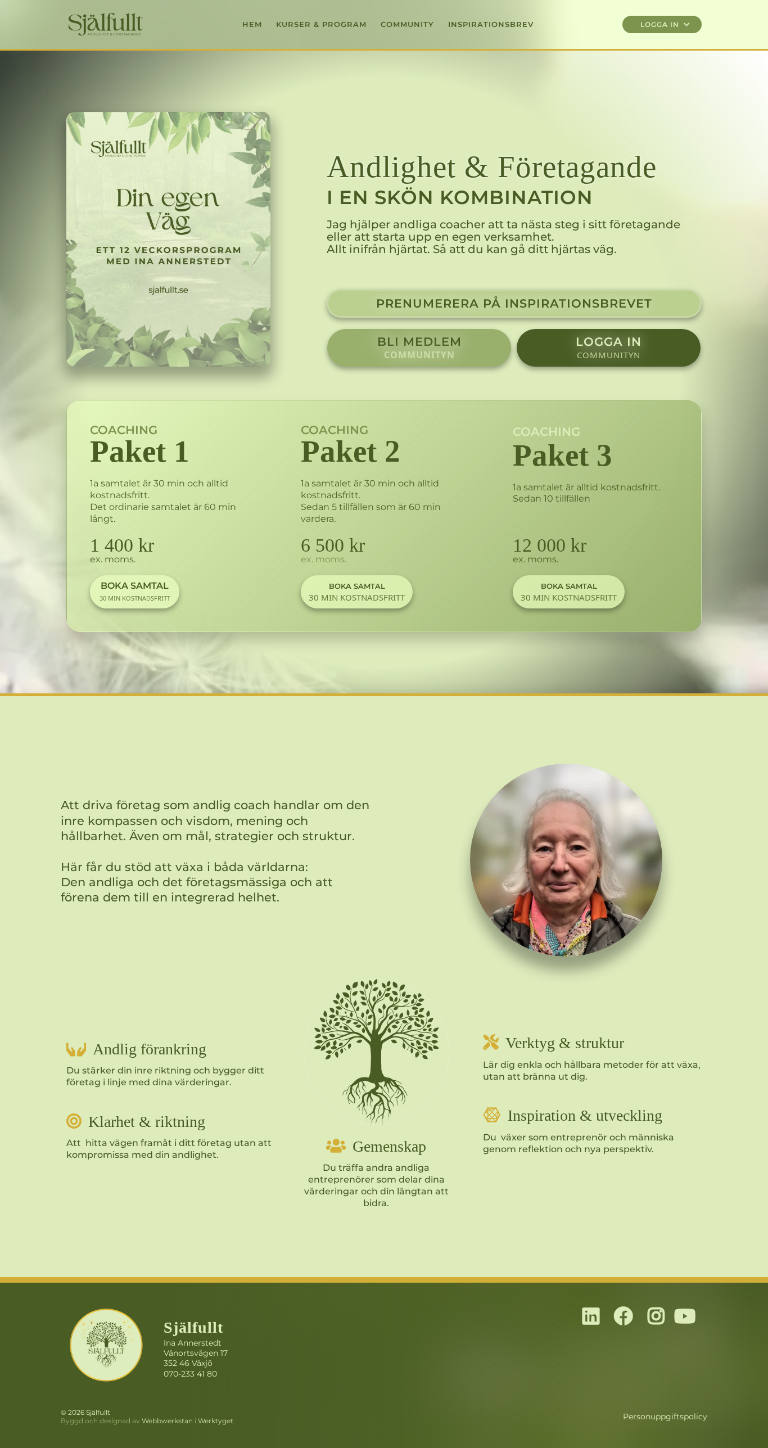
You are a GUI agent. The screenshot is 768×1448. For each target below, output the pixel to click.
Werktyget (215, 1421)
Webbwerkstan (167, 1421)
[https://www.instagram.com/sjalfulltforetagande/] (659, 1316)
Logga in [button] (660, 24)
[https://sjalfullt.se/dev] (168, 239)
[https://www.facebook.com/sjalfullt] (626, 1316)
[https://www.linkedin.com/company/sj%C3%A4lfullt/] (593, 1316)
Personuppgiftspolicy (665, 1416)
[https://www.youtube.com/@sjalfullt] (688, 1316)
